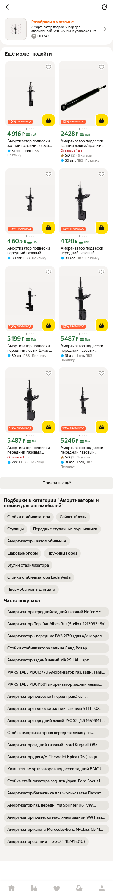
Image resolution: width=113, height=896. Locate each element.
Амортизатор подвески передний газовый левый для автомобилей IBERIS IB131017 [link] (83, 348)
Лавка (34, 888)
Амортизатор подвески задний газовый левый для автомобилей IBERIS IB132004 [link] (29, 143)
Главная (11, 888)
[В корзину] (48, 120)
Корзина (79, 888)
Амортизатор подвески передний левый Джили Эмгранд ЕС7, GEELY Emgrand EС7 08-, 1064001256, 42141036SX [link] (29, 348)
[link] (29, 517)
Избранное (56, 888)
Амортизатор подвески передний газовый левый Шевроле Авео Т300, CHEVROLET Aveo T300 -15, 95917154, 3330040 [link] (29, 250)
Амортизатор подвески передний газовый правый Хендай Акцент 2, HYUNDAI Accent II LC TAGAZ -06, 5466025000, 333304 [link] (82, 449)
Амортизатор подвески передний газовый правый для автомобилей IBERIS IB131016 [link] (28, 449)
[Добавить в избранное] (48, 67)
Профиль (101, 888)
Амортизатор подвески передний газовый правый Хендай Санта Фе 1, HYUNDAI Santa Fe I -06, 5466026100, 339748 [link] (83, 250)
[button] (8, 7)
